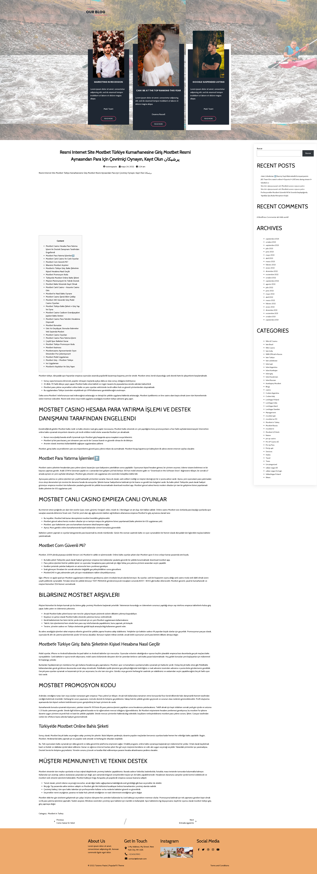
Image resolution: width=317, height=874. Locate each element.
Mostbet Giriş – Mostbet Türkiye (59, 360)
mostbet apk (271, 416)
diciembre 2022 (272, 271)
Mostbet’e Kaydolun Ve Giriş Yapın (60, 366)
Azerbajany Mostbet (273, 383)
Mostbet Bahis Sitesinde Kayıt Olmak (61, 284)
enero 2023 (270, 268)
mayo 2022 (270, 294)
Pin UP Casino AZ (272, 442)
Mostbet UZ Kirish (272, 432)
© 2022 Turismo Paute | (98, 865)
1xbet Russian (271, 380)
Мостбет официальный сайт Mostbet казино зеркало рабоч (282, 186)
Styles (268, 455)
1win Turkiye (270, 357)
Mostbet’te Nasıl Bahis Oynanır (59, 293)
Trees (268, 461)
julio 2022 (269, 287)
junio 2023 (270, 252)
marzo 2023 (270, 261)
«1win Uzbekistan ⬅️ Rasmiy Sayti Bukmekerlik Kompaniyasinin (284, 176)
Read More (108, 118)
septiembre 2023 (272, 245)
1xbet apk (269, 364)
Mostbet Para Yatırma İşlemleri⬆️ (60, 255)
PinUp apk (269, 448)
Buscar (259, 148)
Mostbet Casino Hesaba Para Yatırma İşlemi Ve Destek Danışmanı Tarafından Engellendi (62, 249)
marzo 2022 (270, 300)
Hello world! (284, 217)
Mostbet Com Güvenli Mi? (57, 262)
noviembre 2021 (272, 313)
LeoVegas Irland (272, 406)
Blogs (268, 387)
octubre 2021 (271, 316)
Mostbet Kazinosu (53, 347)
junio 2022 (270, 291)
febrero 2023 (271, 265)
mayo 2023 (270, 255)
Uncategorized (271, 464)
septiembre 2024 (272, 239)
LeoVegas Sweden (273, 409)
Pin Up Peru (270, 445)
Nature (268, 435)
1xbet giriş (269, 374)
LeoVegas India (271, 403)
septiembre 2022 (272, 281)
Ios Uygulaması (52, 363)
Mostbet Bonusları (53, 325)
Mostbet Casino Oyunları (56, 335)
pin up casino (271, 438)
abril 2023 (269, 258)
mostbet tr (270, 429)
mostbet (59, 485)
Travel (268, 458)
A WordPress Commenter (266, 217)
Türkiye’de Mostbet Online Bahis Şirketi (62, 278)
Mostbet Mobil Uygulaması (57, 357)
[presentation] (162, 853)
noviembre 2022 (272, 274)
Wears (268, 477)
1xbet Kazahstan (272, 377)
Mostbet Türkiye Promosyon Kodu (60, 344)
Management (271, 412)
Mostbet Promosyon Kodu (57, 274)
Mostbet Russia (271, 425)
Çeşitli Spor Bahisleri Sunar (57, 341)
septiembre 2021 (272, 320)
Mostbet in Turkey (55, 813)
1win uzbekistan (271, 361)
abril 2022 (269, 297)
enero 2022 (270, 307)
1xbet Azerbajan (271, 370)
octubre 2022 (271, 278)
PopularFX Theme (116, 865)
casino (268, 390)
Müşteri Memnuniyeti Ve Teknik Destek (62, 281)
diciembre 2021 (271, 310)
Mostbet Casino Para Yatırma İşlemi (61, 338)
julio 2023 (269, 248)
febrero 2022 (271, 303)
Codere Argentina (272, 393)
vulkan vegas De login (274, 471)
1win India (269, 351)
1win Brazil (269, 344)
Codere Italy (270, 396)
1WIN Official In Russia (274, 354)
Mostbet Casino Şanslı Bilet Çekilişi (60, 297)
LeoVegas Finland (272, 400)
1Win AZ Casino (271, 341)
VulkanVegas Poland (273, 474)
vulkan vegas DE (272, 468)
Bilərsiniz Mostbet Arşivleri (57, 265)
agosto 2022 (270, 284)
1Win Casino (270, 348)
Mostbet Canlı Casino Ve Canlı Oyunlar (62, 259)
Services (269, 451)
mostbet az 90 (271, 419)
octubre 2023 (271, 242)
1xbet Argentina (271, 367)
